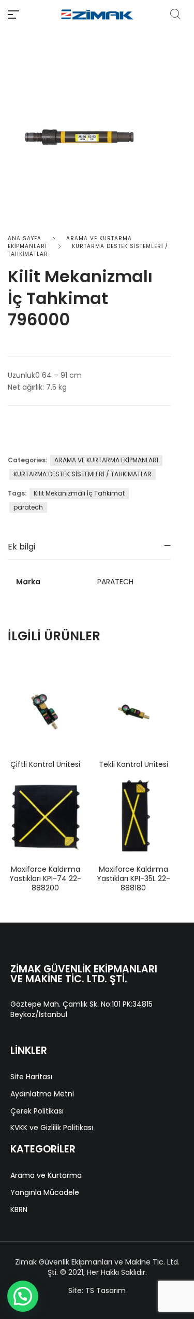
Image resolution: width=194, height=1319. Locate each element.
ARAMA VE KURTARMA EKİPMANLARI (106, 460)
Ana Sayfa (24, 238)
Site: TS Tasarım (97, 1290)
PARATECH (115, 581)
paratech (28, 507)
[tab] (89, 546)
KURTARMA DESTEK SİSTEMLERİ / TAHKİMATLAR (82, 474)
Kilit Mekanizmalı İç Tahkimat (79, 493)
